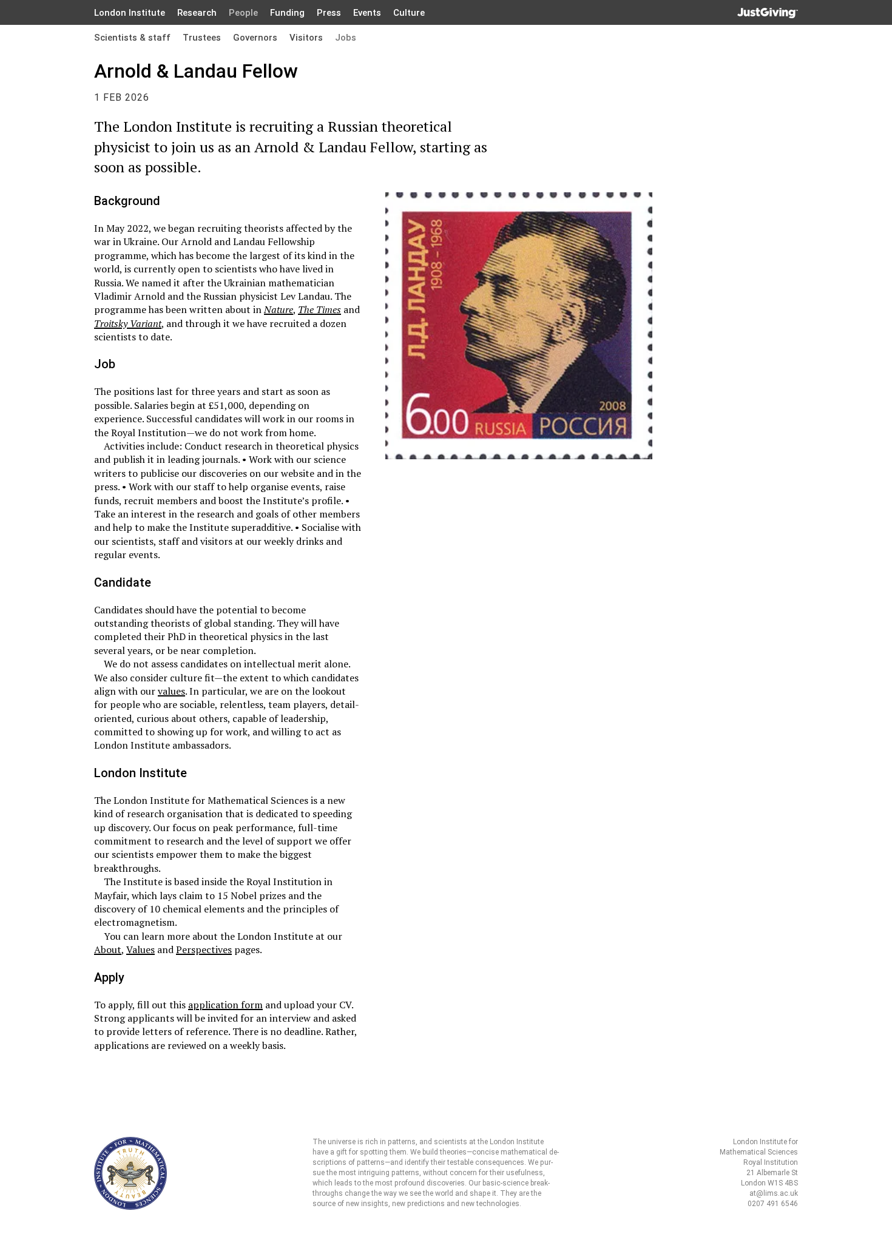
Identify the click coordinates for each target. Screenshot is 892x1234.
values (171, 691)
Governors (255, 37)
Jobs (345, 37)
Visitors (306, 37)
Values (140, 949)
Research (197, 12)
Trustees (202, 37)
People (243, 12)
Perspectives (204, 949)
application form (225, 1004)
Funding (287, 12)
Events (367, 12)
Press (329, 12)
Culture (409, 12)
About (107, 949)
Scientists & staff (132, 37)
